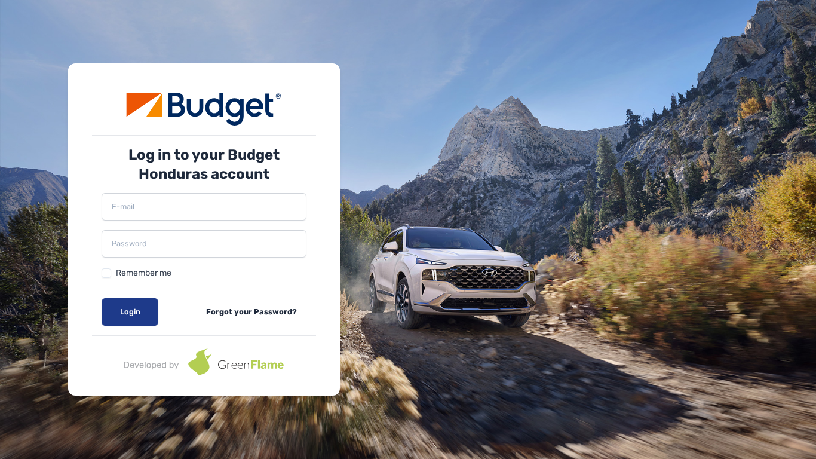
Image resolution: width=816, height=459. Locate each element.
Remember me (143, 273)
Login (130, 311)
